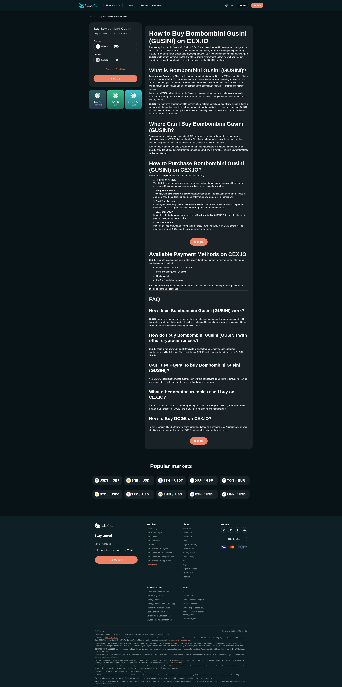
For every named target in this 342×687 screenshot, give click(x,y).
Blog (184, 564)
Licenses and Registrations (179, 662)
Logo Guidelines (190, 568)
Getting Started (154, 599)
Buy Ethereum (153, 540)
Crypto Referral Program (193, 599)
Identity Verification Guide (158, 607)
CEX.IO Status (234, 539)
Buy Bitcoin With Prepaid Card (160, 556)
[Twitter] (223, 530)
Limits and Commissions (158, 591)
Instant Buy (152, 528)
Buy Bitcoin (152, 536)
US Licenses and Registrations (176, 640)
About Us (187, 528)
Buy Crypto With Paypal (157, 548)
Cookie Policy (188, 556)
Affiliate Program (190, 603)
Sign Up (257, 5)
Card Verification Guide (157, 611)
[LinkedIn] (244, 530)
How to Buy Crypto (155, 595)
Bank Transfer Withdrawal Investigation (194, 613)
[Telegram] (230, 530)
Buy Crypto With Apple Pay (159, 560)
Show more (152, 564)
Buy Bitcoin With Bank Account (160, 552)
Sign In (243, 5)
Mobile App (188, 595)
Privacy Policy (189, 552)
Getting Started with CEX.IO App (161, 603)
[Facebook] (237, 530)
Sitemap (186, 576)
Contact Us (187, 536)
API (184, 591)
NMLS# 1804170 (111, 638)
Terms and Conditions (115, 69)
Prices (131, 5)
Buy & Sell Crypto (154, 532)
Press (185, 560)
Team (185, 540)
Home (92, 16)
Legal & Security (190, 544)
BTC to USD (152, 544)
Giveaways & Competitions (159, 615)
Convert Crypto (189, 618)
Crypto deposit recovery (193, 607)
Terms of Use (188, 548)
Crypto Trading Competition (159, 619)
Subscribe (116, 559)
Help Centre (188, 572)
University (143, 5)
